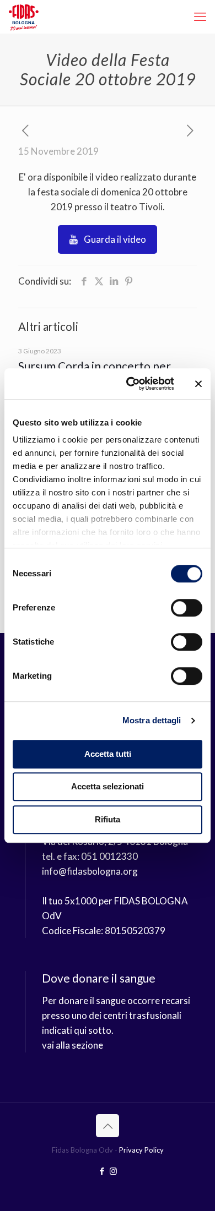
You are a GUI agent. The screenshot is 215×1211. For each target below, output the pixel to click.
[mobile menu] (200, 16)
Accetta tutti (107, 754)
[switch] (186, 608)
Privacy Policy (141, 1149)
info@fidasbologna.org (90, 871)
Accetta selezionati (107, 786)
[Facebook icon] (102, 1171)
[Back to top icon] (107, 1125)
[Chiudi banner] (198, 384)
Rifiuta (107, 819)
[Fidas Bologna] (23, 16)
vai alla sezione (72, 1045)
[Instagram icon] (113, 1171)
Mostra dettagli (151, 720)
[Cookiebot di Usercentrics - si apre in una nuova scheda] (130, 384)
